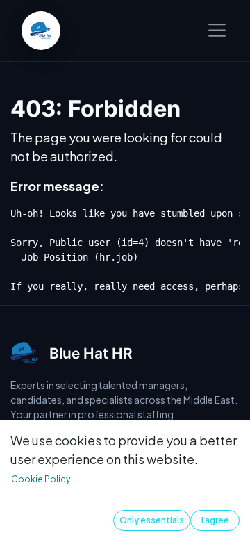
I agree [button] (215, 520)
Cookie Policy (40, 479)
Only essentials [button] (151, 520)
